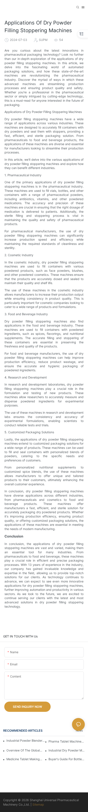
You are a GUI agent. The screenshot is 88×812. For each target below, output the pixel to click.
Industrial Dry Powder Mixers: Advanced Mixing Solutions (66, 750)
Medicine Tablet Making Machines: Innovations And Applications (24, 759)
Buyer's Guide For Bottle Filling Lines (66, 759)
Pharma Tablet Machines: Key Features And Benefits (66, 741)
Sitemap (38, 804)
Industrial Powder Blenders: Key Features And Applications (25, 740)
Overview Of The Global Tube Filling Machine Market (24, 750)
